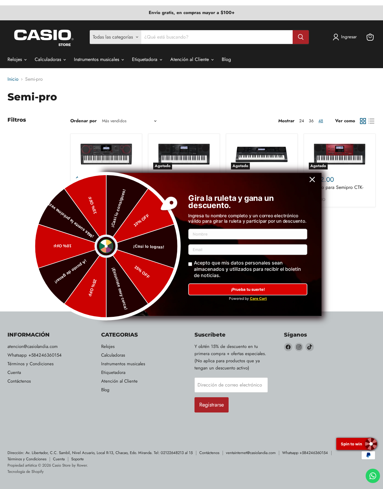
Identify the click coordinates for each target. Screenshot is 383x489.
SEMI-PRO (83, 199)
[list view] (371, 121)
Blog (226, 59)
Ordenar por (83, 120)
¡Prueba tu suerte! (248, 289)
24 (301, 121)
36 (311, 121)
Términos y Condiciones (30, 363)
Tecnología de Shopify (25, 471)
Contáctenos (19, 381)
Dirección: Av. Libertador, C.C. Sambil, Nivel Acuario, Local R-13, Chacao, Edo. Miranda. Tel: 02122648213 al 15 (100, 453)
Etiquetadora (145, 59)
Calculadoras (49, 59)
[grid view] (363, 121)
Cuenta (14, 372)
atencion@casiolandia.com (32, 346)
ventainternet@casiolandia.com (251, 453)
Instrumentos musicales (97, 59)
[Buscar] (301, 37)
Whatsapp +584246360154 (34, 355)
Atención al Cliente (190, 59)
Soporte (77, 459)
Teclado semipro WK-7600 (102, 267)
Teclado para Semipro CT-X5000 (101, 190)
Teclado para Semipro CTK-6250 (336, 190)
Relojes (15, 59)
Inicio (13, 79)
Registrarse (211, 405)
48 (320, 121)
